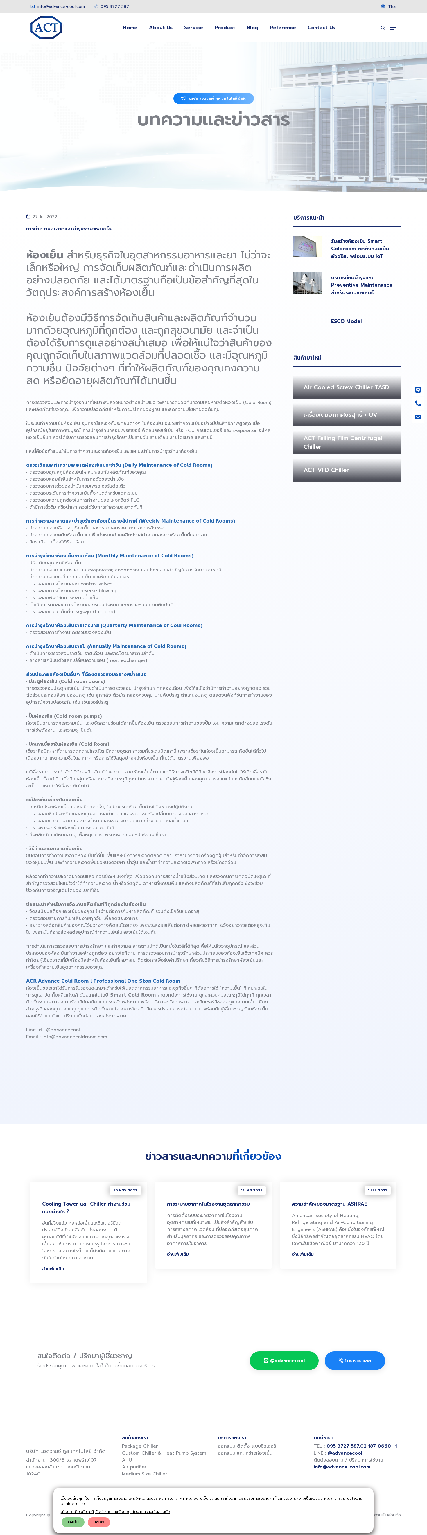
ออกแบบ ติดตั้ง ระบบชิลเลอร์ (247, 1446)
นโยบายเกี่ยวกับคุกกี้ (77, 1511)
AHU (127, 1460)
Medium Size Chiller (144, 1474)
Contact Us (321, 27)
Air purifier (134, 1467)
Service (193, 27)
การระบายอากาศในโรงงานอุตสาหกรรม (208, 1204)
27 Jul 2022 (45, 216)
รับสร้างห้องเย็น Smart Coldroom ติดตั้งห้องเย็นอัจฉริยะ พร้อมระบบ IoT (360, 248)
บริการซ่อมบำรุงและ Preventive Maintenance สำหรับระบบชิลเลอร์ (361, 285)
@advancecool (64, 1029)
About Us (161, 27)
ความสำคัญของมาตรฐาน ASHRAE (329, 1204)
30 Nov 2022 (125, 1190)
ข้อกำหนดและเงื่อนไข (112, 1511)
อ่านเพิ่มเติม (53, 1269)
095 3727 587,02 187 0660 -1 (361, 1446)
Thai (392, 6)
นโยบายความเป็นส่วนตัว (150, 1511)
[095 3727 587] (418, 403)
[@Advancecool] (418, 390)
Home (130, 27)
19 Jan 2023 (251, 1190)
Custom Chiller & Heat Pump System (164, 1453)
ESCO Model (346, 321)
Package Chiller (140, 1446)
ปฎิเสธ (99, 1522)
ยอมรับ (73, 1522)
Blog (252, 27)
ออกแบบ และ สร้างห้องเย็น (245, 1453)
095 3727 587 (114, 6)
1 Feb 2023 (377, 1190)
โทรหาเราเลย (358, 1360)
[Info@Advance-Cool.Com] (418, 417)
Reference (283, 27)
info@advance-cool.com (60, 6)
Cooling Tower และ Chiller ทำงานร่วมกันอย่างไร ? (86, 1207)
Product (225, 27)
